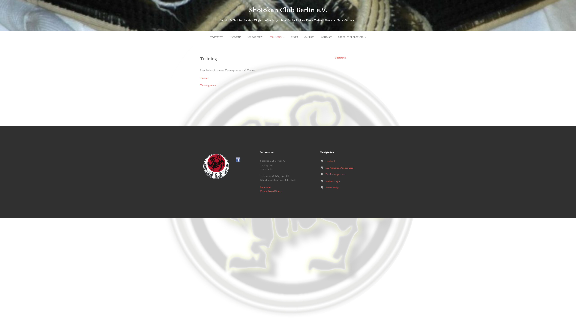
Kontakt (326, 37)
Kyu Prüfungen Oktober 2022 (339, 168)
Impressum (265, 187)
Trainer (204, 78)
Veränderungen (333, 181)
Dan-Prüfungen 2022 (335, 174)
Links (294, 37)
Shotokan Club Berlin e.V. (288, 10)
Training (276, 37)
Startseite (216, 37)
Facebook (340, 57)
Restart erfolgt (332, 187)
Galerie (309, 37)
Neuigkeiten (256, 37)
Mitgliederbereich (350, 37)
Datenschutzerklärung (270, 191)
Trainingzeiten (208, 85)
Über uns (235, 37)
